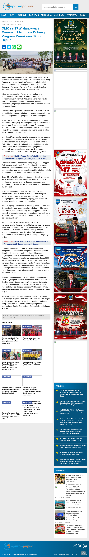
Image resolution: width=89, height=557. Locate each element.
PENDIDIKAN (46, 15)
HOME (3, 15)
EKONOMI (21, 15)
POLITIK (11, 15)
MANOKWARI (10, 21)
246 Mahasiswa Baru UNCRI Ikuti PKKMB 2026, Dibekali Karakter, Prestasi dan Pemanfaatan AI (71, 431)
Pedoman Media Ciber (66, 554)
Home (55, 554)
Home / (4, 21)
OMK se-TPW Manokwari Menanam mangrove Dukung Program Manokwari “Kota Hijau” (23, 317)
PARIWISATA (72, 15)
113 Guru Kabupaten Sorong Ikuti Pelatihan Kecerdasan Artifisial (71, 439)
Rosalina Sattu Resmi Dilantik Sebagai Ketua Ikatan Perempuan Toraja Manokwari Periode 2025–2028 (73, 461)
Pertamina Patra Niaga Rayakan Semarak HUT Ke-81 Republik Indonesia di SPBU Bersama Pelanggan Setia (75, 529)
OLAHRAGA (59, 15)
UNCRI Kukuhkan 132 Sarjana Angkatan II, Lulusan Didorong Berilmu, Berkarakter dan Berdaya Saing (71, 393)
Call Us (77, 554)
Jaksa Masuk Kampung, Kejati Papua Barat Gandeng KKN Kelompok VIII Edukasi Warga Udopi (72, 403)
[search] (75, 7)
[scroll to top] (83, 554)
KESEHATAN (33, 15)
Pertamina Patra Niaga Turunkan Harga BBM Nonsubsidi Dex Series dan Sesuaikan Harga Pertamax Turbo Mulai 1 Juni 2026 (73, 421)
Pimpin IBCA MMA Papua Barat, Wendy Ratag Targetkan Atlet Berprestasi (75, 479)
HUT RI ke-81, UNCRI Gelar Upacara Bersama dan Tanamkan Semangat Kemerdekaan (72, 412)
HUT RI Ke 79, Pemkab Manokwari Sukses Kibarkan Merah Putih (71, 453)
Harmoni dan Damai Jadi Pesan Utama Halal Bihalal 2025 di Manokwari (73, 446)
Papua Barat (19, 21)
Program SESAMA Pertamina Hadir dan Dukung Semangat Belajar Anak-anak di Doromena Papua (75, 491)
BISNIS (83, 15)
